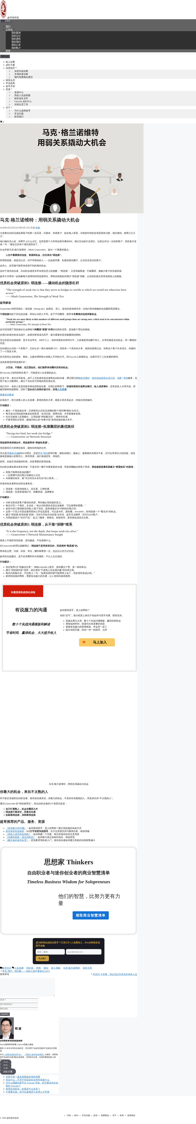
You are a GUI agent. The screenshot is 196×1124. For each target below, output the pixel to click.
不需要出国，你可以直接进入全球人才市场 (27, 1092)
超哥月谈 (10, 86)
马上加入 (42, 958)
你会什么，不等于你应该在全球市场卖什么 (27, 1080)
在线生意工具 (21, 104)
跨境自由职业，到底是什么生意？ (23, 1089)
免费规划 (105, 1115)
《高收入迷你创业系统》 (18, 834)
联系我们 (19, 116)
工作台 (9, 29)
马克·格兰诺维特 (71, 968)
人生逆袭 (19, 968)
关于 (8, 107)
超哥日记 (6, 968)
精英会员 (10, 80)
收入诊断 (10, 62)
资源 (8, 89)
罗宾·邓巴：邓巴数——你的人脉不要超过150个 (26, 971)
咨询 (125, 378)
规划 (46, 968)
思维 (38, 968)
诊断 (119, 378)
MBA (76, 1115)
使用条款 (131, 1115)
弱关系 (29, 968)
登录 (8, 50)
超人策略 (55, 968)
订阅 (69, 1115)
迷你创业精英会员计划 (103, 378)
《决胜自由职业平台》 (13, 1054)
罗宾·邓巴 (43, 453)
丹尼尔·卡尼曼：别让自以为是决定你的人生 (115, 974)
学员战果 (10, 83)
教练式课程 (84, 378)
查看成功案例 (7, 394)
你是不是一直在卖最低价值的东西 (23, 1077)
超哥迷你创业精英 (15, 831)
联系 (122, 1115)
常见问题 (86, 1115)
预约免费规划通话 (23, 77)
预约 (8, 26)
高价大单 (87, 968)
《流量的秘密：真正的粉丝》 (21, 837)
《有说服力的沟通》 (16, 828)
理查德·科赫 (13, 453)
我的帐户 (16, 47)
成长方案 (10, 65)
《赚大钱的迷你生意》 (17, 840)
